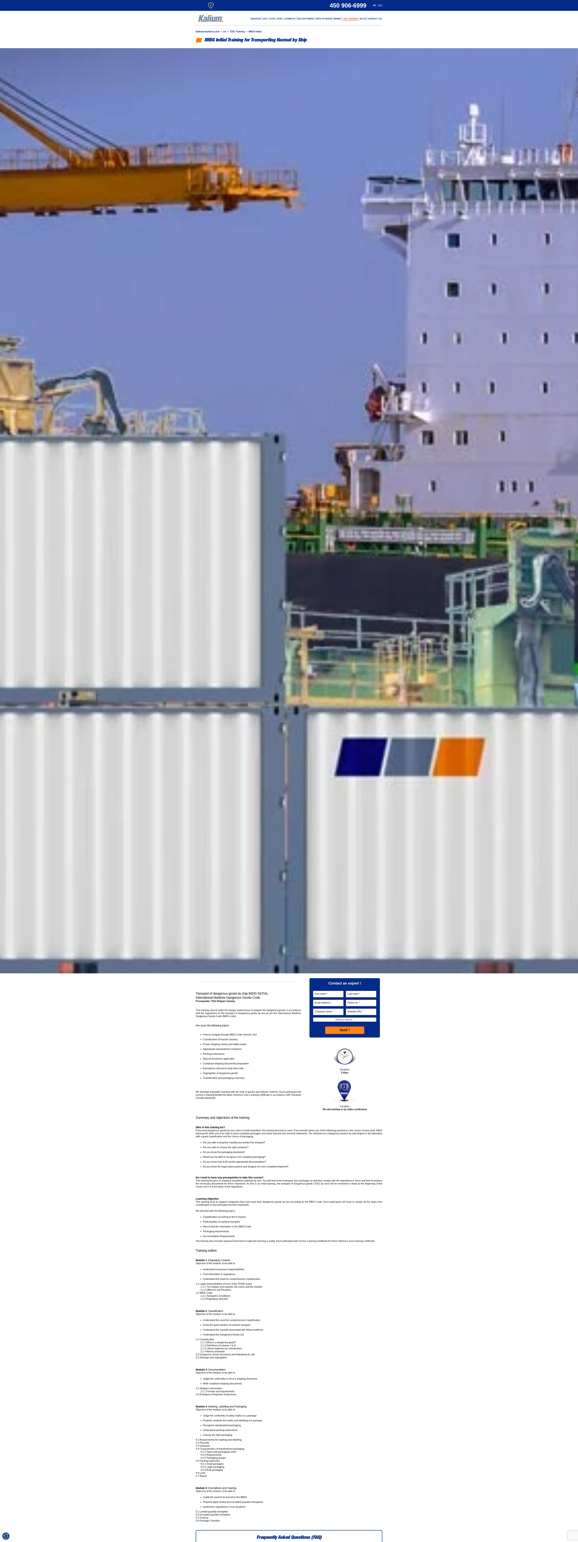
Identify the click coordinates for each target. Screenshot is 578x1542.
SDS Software (305, 18)
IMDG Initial (255, 31)
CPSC (280, 18)
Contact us (375, 18)
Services (256, 18)
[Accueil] (210, 4)
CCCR (272, 18)
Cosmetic (289, 18)
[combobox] (344, 1020)
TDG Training (350, 18)
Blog (363, 18)
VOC (265, 18)
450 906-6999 (348, 5)
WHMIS (337, 18)
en (224, 31)
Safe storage (324, 18)
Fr (374, 5)
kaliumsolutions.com (207, 31)
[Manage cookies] (5, 1536)
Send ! (345, 1030)
